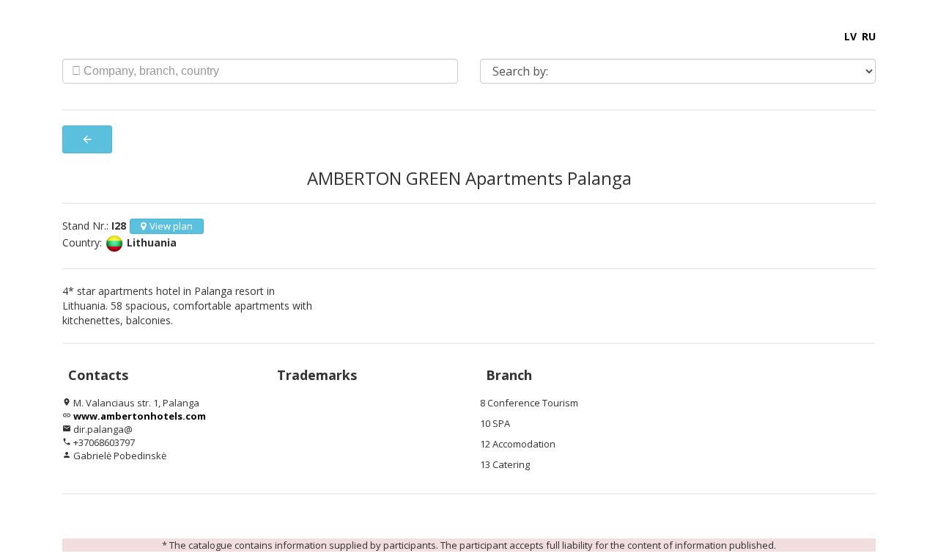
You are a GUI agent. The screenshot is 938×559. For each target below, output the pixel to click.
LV (850, 36)
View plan (171, 226)
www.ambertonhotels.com (139, 416)
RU (869, 36)
